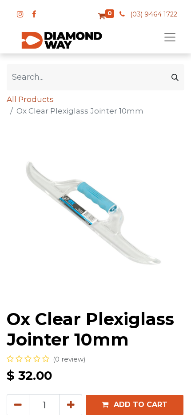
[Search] (175, 77)
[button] (134, 405)
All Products (30, 99)
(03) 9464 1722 (153, 14)
